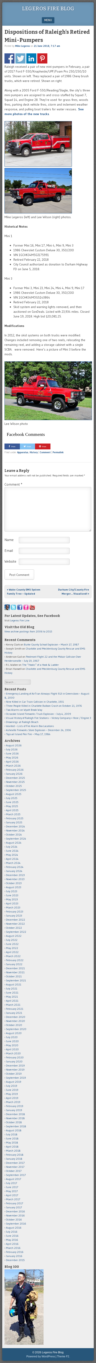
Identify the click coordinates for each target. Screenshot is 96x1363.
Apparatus (22, 452)
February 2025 (14, 818)
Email (8, 550)
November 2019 (15, 1069)
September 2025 (16, 790)
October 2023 (14, 883)
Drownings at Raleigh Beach (22, 722)
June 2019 (12, 1089)
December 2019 (15, 1065)
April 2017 (12, 1195)
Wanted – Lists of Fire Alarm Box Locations (30, 726)
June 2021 (12, 992)
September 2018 (16, 1126)
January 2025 (14, 822)
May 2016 (12, 1239)
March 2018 (13, 1150)
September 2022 (16, 931)
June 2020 (12, 1041)
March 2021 (13, 1004)
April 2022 (12, 952)
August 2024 (13, 842)
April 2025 (12, 810)
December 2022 (15, 919)
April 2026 (12, 761)
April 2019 (12, 1098)
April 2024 (12, 858)
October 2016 (14, 1219)
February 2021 (14, 1008)
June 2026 (12, 753)
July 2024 (11, 846)
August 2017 (13, 1179)
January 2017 (14, 1207)
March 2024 (13, 863)
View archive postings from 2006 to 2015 (28, 631)
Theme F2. (63, 1356)
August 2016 (13, 1227)
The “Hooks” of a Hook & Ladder (40, 664)
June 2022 (12, 944)
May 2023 (12, 899)
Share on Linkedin (31, 58)
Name (9, 539)
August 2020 (14, 1033)
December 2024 (15, 826)
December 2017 (15, 1162)
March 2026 (13, 765)
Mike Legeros (22, 46)
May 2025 (12, 806)
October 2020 (14, 1025)
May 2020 (12, 1045)
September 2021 (16, 980)
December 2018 (15, 1114)
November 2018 (15, 1118)
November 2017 (15, 1166)
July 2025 (11, 798)
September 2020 (16, 1029)
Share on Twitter (20, 58)
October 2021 (14, 976)
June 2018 (12, 1138)
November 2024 (15, 830)
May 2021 (12, 996)
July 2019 (11, 1085)
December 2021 (15, 968)
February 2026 (15, 769)
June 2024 (12, 850)
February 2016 (14, 1252)
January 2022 (14, 964)
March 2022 (13, 956)
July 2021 (11, 988)
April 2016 (12, 1243)
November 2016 (15, 1215)
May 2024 (12, 854)
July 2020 (12, 1037)
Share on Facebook (9, 58)
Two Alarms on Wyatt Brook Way (24, 709)
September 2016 (16, 1223)
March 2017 (13, 1199)
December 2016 (15, 1211)
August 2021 (13, 984)
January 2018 (14, 1158)
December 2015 (15, 1260)
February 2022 (14, 960)
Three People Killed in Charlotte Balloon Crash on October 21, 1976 (44, 705)
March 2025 (13, 814)
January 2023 (14, 915)
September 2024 (16, 838)
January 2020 (14, 1061)
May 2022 (12, 948)
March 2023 (13, 907)
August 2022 (13, 935)
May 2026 (12, 757)
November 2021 (15, 972)
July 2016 (11, 1231)
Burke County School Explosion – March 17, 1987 (51, 644)
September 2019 (16, 1077)
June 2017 (12, 1187)
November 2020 (15, 1021)
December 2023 (15, 875)
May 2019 (12, 1094)
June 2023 (12, 895)
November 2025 (15, 781)
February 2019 (14, 1106)
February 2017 (14, 1203)
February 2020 (15, 1057)
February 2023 (14, 911)
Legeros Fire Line (19, 620)
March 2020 (13, 1053)
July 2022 (11, 940)
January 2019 (14, 1110)
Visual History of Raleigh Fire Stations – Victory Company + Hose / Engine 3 (48, 718)
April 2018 (12, 1146)
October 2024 (14, 834)
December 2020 (15, 1017)
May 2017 (12, 1191)
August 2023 (13, 887)
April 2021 (12, 1000)
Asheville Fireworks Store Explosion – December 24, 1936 (38, 730)
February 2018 (14, 1154)
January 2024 (14, 871)
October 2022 (14, 927)
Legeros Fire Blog (48, 8)
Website (10, 561)
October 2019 (14, 1073)
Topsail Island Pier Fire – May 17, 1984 (28, 734)
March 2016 (13, 1248)
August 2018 (13, 1130)
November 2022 (15, 923)
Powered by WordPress (40, 1356)
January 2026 (14, 773)
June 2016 (12, 1235)
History (34, 452)
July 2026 (12, 749)
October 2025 (14, 786)
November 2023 (15, 879)
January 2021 (14, 1012)
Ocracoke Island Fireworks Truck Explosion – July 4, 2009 (38, 713)
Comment (45, 452)
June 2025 (12, 802)
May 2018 (12, 1142)
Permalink (58, 452)
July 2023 (11, 891)
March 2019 (13, 1102)
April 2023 (12, 903)
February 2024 (14, 867)
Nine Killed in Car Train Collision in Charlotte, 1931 (35, 701)
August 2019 (13, 1081)
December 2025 (15, 777)
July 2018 (11, 1134)
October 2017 (13, 1171)
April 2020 (12, 1049)
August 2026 (14, 745)
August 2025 (13, 794)
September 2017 (16, 1175)
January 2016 (14, 1256)
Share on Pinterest (42, 58)
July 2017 (11, 1183)
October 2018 (14, 1122)
